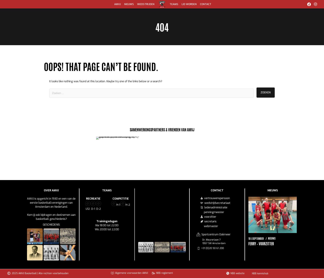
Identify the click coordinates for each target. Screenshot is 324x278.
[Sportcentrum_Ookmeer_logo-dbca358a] (173, 143)
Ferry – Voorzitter (261, 243)
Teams (174, 4)
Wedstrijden (145, 4)
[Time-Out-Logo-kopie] (196, 145)
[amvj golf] (120, 156)
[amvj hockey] (219, 144)
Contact (205, 4)
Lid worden (189, 4)
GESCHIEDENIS (51, 224)
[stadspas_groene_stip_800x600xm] (150, 143)
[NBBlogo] (127, 145)
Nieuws (129, 4)
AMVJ (117, 4)
